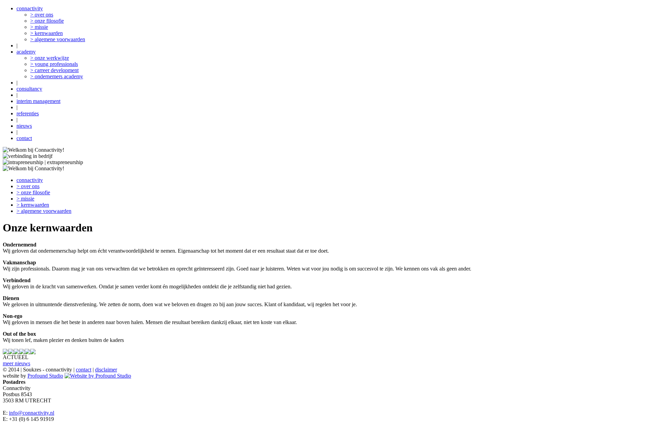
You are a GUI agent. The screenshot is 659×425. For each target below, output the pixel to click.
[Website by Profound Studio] (98, 376)
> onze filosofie (47, 21)
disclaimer (106, 369)
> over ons (41, 15)
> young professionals (54, 64)
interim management (38, 101)
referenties (27, 113)
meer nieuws (16, 363)
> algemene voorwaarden (57, 39)
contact (24, 138)
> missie (39, 27)
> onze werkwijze (49, 58)
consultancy (29, 89)
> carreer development (54, 70)
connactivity (29, 8)
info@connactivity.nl (31, 413)
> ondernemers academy (56, 76)
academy (26, 52)
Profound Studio (45, 376)
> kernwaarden (46, 33)
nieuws (24, 126)
